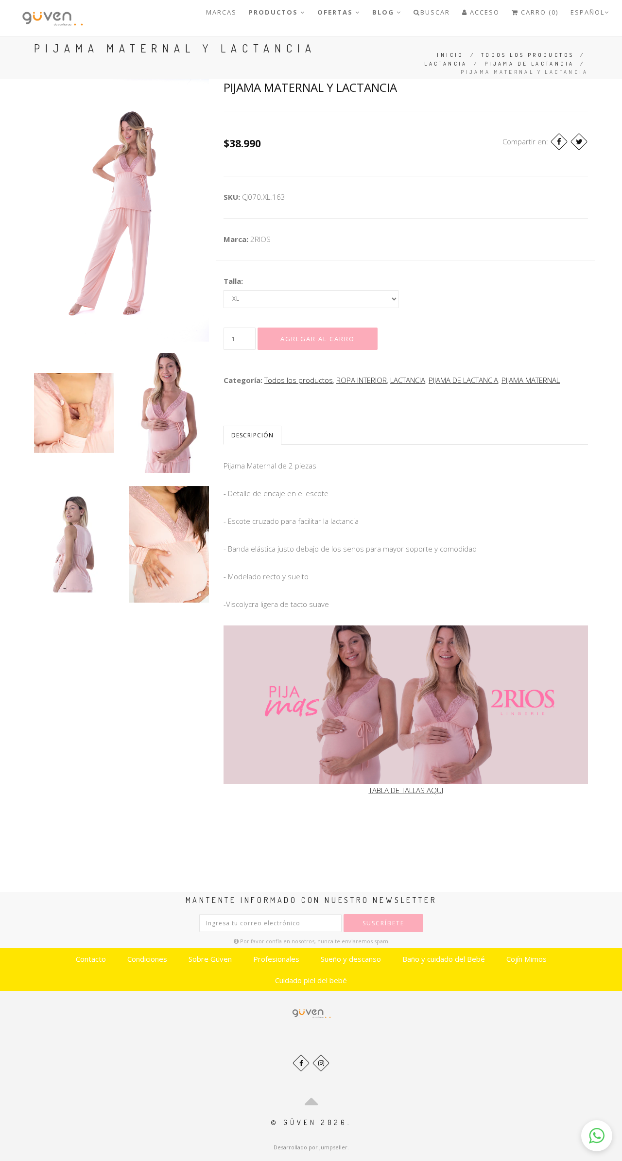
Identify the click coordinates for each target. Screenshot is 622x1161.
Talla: (233, 281)
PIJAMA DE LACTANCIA (529, 63)
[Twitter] (579, 142)
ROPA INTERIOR (361, 380)
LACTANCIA (445, 63)
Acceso (483, 12)
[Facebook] (559, 142)
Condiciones (147, 959)
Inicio (450, 55)
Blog (384, 12)
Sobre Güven (210, 959)
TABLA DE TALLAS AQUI (406, 790)
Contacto (91, 959)
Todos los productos (527, 55)
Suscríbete (383, 923)
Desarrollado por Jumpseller (310, 1147)
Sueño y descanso (351, 959)
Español (587, 12)
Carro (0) (538, 12)
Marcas (221, 12)
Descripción (252, 435)
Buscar (435, 12)
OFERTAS (336, 12)
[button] (596, 1135)
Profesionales (276, 959)
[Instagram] (321, 1063)
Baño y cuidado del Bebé (443, 959)
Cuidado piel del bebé (311, 980)
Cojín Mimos (526, 959)
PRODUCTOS (274, 12)
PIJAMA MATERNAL (530, 380)
